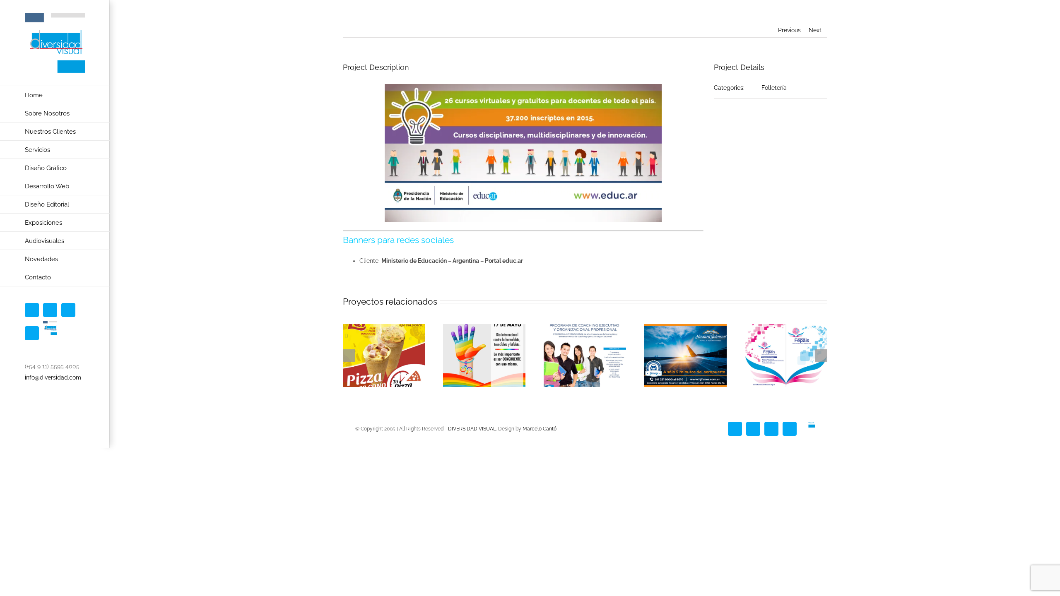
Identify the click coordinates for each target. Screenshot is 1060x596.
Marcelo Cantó (539, 429)
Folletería (774, 87)
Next (815, 30)
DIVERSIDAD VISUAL (472, 429)
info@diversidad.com (53, 377)
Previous (789, 30)
